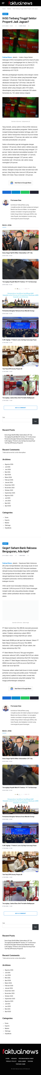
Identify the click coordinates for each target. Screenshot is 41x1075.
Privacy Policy (11, 1061)
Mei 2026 (7, 472)
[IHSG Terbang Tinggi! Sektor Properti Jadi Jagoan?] (20, 41)
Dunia (6, 517)
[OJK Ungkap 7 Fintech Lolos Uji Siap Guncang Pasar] (20, 327)
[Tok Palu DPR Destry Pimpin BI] (20, 356)
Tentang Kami (20, 1064)
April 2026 (8, 474)
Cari (3, 417)
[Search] (38, 3)
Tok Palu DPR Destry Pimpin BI (12, 369)
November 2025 (9, 487)
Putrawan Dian (16, 200)
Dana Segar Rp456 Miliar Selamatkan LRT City (17, 253)
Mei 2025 (7, 503)
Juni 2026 (8, 469)
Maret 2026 (8, 477)
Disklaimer (22, 1061)
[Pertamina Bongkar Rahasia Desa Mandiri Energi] (20, 298)
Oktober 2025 (9, 490)
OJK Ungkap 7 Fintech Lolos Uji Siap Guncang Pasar (19, 340)
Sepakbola (8, 528)
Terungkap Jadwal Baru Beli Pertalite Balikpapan (18, 398)
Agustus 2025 (9, 495)
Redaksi (14, 1058)
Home (4, 8)
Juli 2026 (7, 467)
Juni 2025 (8, 500)
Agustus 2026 (9, 464)
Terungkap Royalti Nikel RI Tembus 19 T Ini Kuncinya (19, 282)
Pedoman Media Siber (26, 1058)
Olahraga (7, 525)
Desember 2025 (9, 485)
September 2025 (10, 493)
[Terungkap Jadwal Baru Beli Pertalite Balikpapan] (20, 385)
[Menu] (3, 3)
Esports (7, 520)
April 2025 (8, 506)
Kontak (30, 1061)
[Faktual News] (20, 3)
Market (9, 8)
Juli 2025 (7, 498)
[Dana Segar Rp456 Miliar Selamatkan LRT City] (20, 240)
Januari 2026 (9, 482)
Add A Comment (20, 407)
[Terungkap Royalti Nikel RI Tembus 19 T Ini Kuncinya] (20, 269)
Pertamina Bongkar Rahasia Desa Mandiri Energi (18, 311)
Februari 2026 (9, 480)
